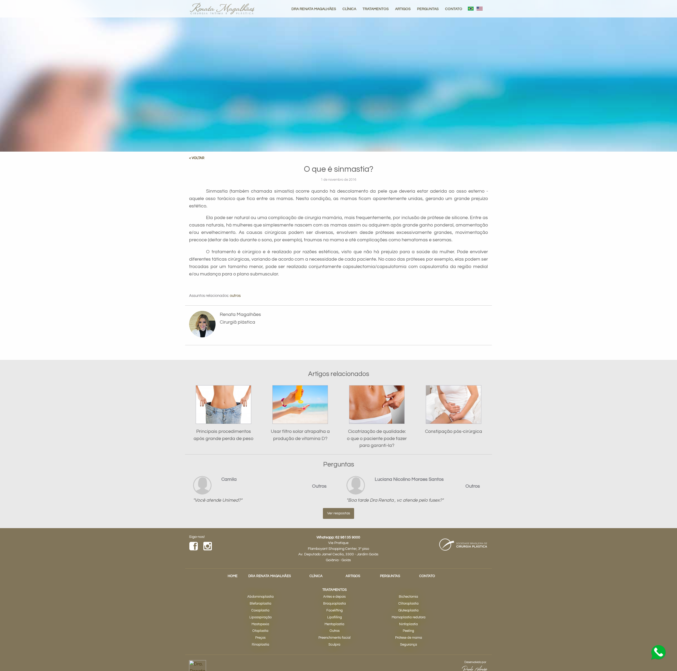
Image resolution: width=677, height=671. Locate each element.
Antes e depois (334, 597)
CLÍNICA (349, 9)
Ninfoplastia (408, 624)
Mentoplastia (334, 624)
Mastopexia (260, 624)
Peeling (408, 631)
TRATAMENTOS (376, 9)
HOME (232, 576)
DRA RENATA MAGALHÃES (313, 9)
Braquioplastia (334, 603)
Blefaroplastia (260, 603)
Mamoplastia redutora (409, 617)
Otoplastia (260, 631)
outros (235, 296)
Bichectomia (408, 597)
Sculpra (334, 644)
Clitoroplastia (408, 603)
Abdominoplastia (260, 597)
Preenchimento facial (334, 638)
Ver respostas (338, 513)
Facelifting (334, 610)
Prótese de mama (408, 638)
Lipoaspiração (260, 617)
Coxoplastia (260, 610)
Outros (335, 631)
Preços (260, 638)
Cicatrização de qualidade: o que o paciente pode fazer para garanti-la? (377, 438)
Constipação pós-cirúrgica (453, 431)
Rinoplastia (260, 644)
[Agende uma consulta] (658, 652)
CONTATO (453, 9)
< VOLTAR (196, 158)
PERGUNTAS (428, 9)
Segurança (408, 644)
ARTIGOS (403, 9)
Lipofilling (334, 617)
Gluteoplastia (408, 610)
